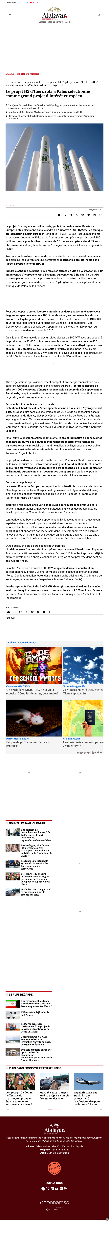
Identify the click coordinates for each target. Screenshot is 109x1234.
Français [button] (12, 2)
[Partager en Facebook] (71, 215)
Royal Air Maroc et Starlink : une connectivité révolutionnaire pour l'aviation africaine (51, 117)
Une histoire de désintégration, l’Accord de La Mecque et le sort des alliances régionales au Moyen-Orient (36, 835)
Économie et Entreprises (28, 74)
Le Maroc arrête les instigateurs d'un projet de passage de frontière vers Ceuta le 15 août (35, 1028)
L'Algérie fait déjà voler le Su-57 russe (35, 1013)
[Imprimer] (65, 215)
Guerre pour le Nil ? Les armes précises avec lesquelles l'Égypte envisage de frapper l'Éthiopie (36, 1040)
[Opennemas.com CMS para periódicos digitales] (54, 1205)
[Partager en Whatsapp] (100, 215)
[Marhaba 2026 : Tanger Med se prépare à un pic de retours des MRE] (13, 892)
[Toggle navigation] (10, 15)
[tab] (50, 1109)
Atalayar (10, 74)
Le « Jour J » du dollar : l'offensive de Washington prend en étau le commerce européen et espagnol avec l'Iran (50, 106)
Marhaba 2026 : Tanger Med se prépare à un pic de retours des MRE (45, 112)
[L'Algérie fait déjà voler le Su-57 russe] (13, 1015)
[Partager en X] (77, 215)
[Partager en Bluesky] (83, 215)
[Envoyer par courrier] (59, 215)
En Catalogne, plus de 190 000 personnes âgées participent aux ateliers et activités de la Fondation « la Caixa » (36, 850)
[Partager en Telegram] (89, 215)
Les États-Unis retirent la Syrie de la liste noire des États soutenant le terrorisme (34, 865)
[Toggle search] (99, 15)
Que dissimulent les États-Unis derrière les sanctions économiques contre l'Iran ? (36, 1004)
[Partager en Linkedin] (95, 215)
